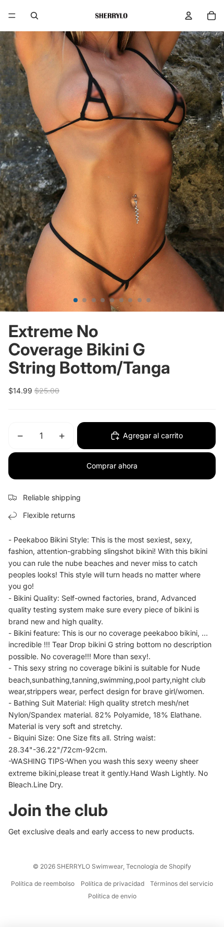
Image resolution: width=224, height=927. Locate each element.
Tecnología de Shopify (158, 866)
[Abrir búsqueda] (34, 15)
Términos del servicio (181, 883)
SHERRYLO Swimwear (90, 866)
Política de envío (112, 896)
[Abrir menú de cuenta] (188, 15)
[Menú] (12, 16)
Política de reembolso (42, 883)
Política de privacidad (112, 883)
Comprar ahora (112, 465)
